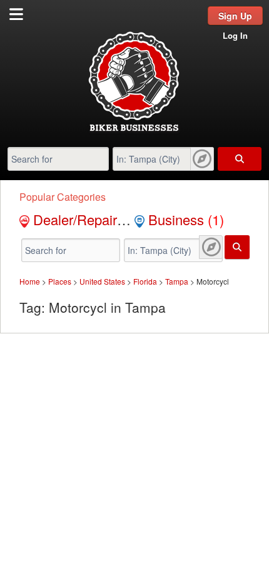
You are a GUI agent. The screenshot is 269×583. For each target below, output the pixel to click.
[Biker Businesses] (134, 130)
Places (59, 281)
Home (29, 281)
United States (102, 281)
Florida (145, 281)
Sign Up (235, 15)
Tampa (176, 281)
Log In (235, 35)
